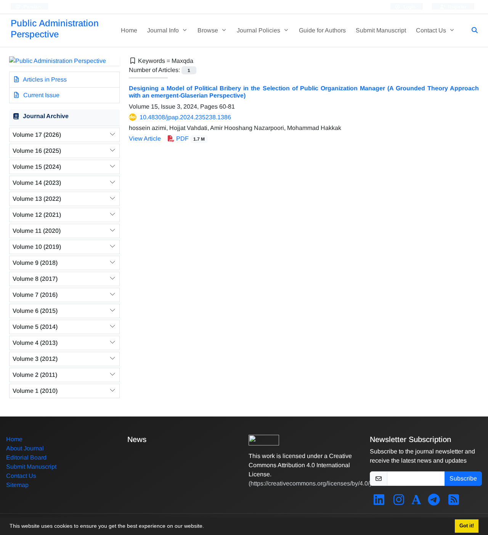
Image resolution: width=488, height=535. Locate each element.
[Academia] (416, 502)
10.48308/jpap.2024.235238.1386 (185, 117)
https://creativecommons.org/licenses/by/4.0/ (309, 483)
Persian (31, 7)
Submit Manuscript (381, 30)
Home (129, 30)
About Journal (25, 448)
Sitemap (17, 485)
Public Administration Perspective (55, 28)
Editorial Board (26, 457)
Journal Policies (259, 30)
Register (457, 7)
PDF (190, 138)
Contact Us (432, 30)
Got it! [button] (466, 526)
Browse (208, 30)
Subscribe (463, 478)
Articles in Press (44, 79)
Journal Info (163, 30)
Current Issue (40, 95)
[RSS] (454, 502)
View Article (145, 138)
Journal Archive (46, 116)
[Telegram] (434, 502)
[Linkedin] (379, 502)
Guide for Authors (322, 30)
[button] (206, 527)
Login (408, 7)
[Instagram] (399, 502)
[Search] (471, 30)
